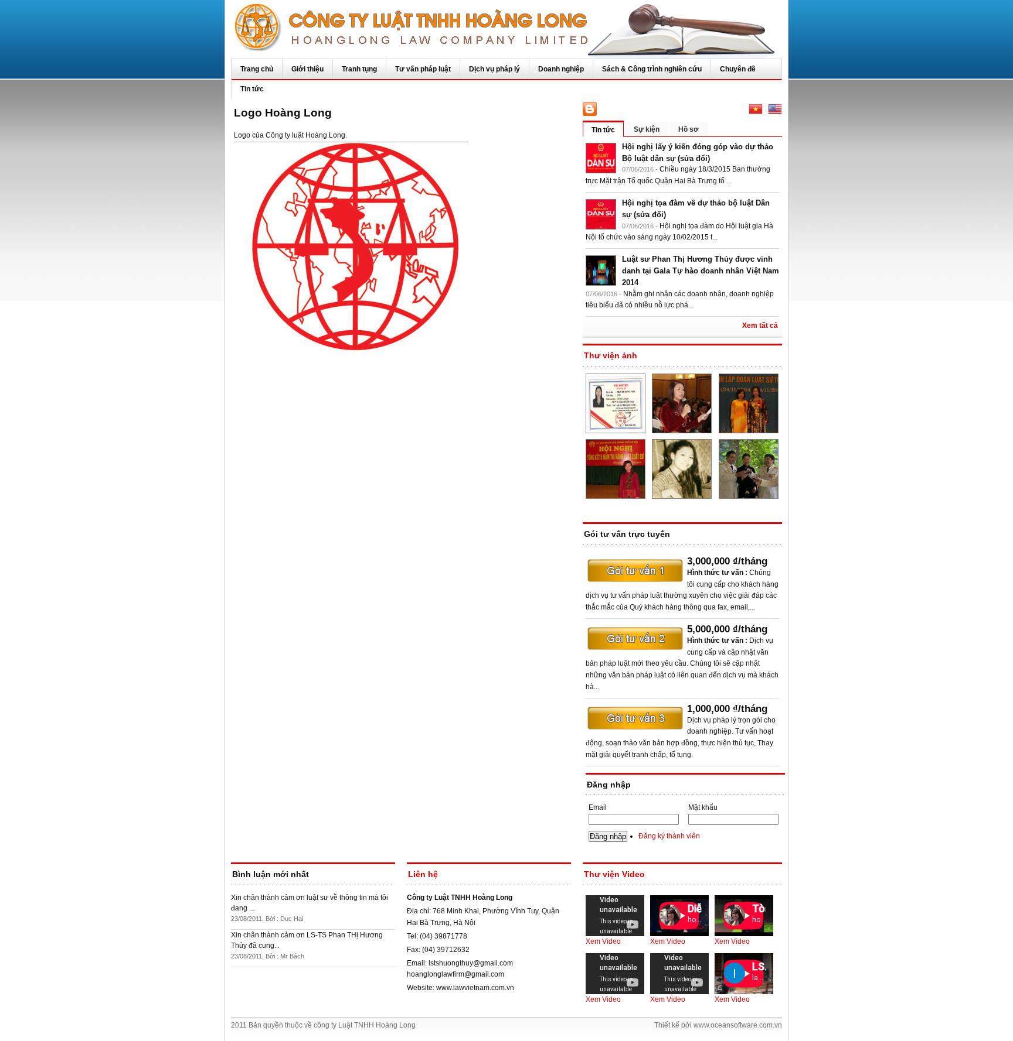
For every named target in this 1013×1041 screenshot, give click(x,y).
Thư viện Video (614, 874)
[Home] (506, 29)
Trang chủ (256, 69)
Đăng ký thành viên (669, 836)
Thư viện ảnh (610, 355)
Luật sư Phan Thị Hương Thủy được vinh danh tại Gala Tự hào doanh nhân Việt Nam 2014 (700, 271)
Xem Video (603, 941)
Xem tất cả (760, 325)
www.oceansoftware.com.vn (738, 1025)
